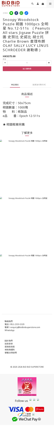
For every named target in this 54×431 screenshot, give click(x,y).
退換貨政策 (10, 346)
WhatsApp (9, 330)
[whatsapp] (21, 13)
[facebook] (16, 13)
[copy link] (26, 13)
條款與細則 (10, 349)
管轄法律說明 (11, 352)
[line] (11, 13)
